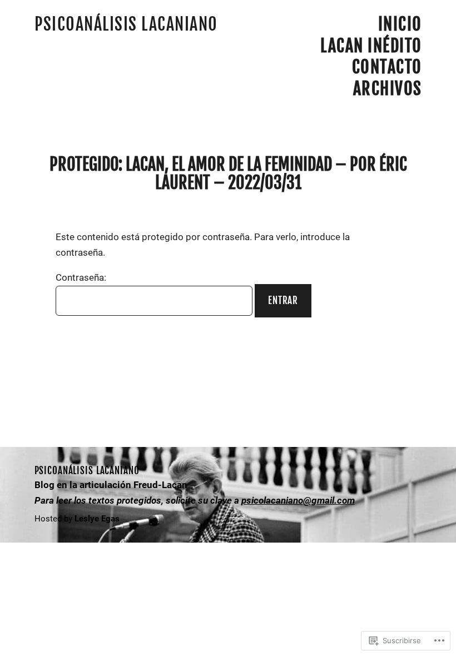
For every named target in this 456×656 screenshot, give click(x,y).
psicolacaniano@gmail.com (298, 500)
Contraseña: (81, 277)
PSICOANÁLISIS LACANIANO (126, 24)
